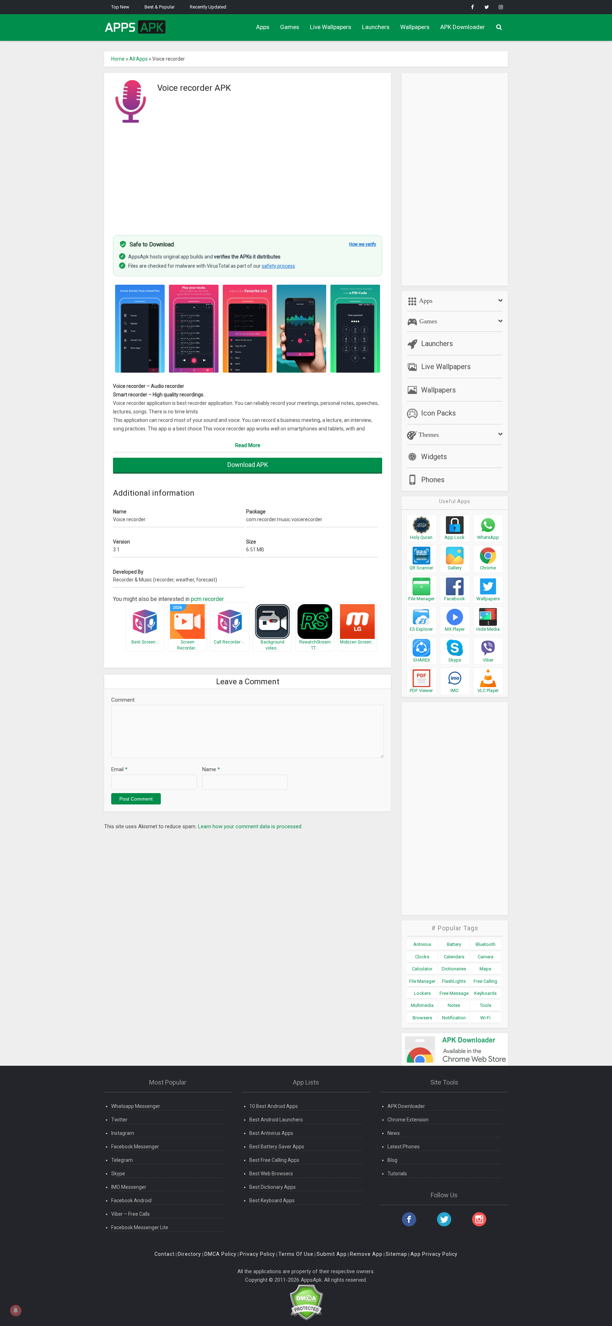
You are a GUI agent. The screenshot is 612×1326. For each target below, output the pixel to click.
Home (118, 59)
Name (211, 769)
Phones (432, 479)
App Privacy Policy (434, 1254)
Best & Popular (159, 7)
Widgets (434, 456)
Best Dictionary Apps (272, 1187)
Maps (485, 968)
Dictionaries (454, 968)
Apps (263, 26)
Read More (247, 445)
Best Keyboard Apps (272, 1200)
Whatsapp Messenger (135, 1106)
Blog (392, 1160)
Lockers (422, 993)
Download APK (247, 464)
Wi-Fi (485, 1017)
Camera (485, 956)
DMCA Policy (220, 1254)
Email (119, 769)
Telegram (122, 1160)
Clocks (422, 956)
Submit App (332, 1254)
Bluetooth (485, 944)
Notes (454, 1005)
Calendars (454, 956)
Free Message (454, 993)
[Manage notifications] (15, 1310)
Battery (454, 944)
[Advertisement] (247, 174)
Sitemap (396, 1254)
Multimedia (422, 1005)
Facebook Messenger (135, 1146)
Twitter (119, 1119)
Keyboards (485, 993)
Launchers (376, 26)
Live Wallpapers (330, 26)
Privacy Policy (257, 1254)
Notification (454, 1017)
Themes (428, 434)
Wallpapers (415, 26)
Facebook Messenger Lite (139, 1227)
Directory (189, 1254)
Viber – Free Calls (130, 1214)
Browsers (422, 1017)
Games (289, 26)
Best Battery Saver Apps (276, 1146)
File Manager (422, 981)
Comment (123, 700)
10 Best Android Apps (273, 1106)
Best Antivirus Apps (271, 1133)
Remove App (366, 1254)
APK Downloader (462, 26)
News (393, 1133)
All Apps (138, 59)
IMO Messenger (128, 1187)
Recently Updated (208, 7)
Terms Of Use (295, 1254)
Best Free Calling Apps (274, 1160)
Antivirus (422, 944)
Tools (485, 1005)
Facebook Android (131, 1200)
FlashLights (454, 981)
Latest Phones (403, 1146)
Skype (118, 1173)
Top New (120, 7)
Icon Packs (438, 413)
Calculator (422, 968)
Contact (164, 1254)
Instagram (122, 1133)
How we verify (362, 244)
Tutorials (397, 1173)
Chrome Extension (408, 1119)
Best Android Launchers (276, 1119)
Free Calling (485, 981)
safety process (278, 266)
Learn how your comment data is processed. (250, 826)
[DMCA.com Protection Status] (306, 1302)
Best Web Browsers (271, 1173)
